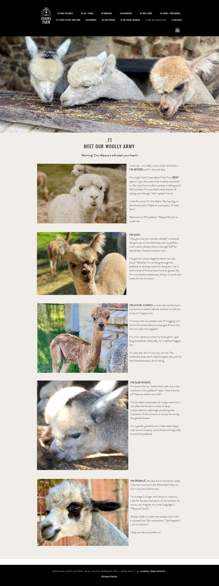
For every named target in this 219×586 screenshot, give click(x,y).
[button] (177, 29)
